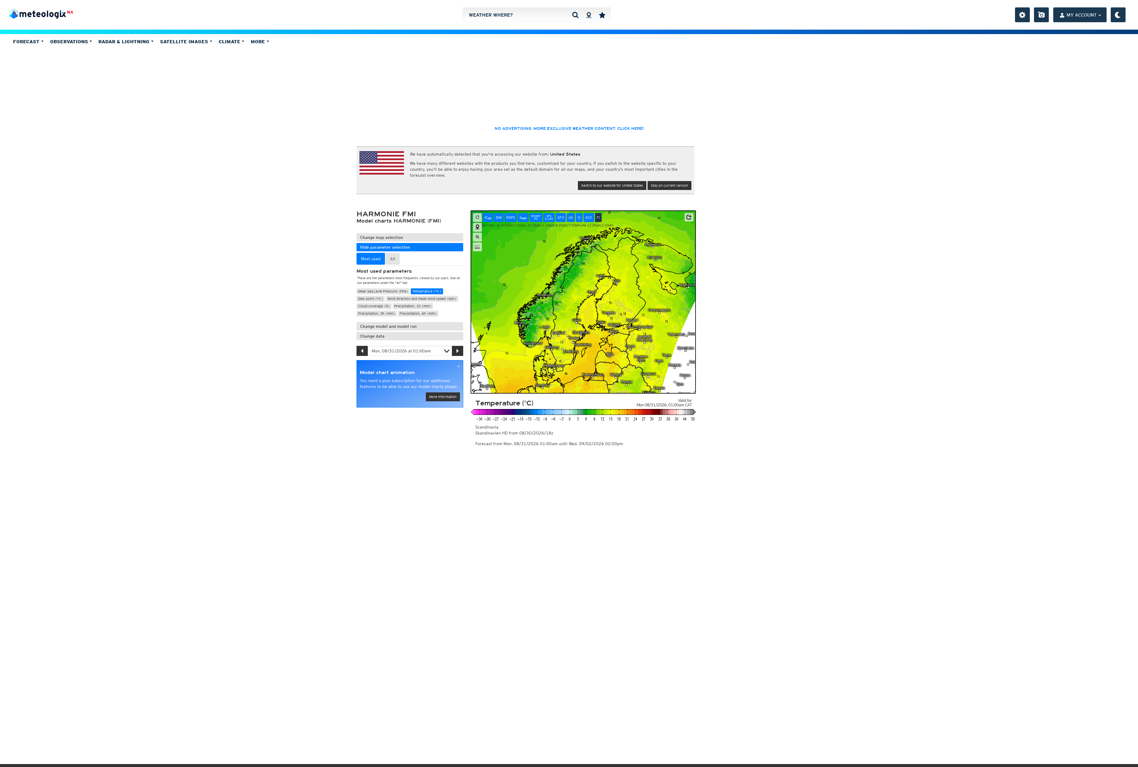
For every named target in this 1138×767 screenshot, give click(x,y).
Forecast (27, 41)
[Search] (575, 15)
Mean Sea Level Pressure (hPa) (383, 291)
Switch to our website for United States (612, 185)
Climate (230, 41)
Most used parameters (384, 271)
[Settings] (1022, 14)
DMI (499, 217)
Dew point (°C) (370, 298)
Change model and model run (388, 326)
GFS (560, 217)
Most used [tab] (371, 258)
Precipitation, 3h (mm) (376, 313)
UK (570, 217)
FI (598, 217)
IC (488, 217)
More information (443, 396)
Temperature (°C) (427, 291)
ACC (588, 217)
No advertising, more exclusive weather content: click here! (569, 129)
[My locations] (602, 15)
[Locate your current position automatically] (589, 15)
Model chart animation (387, 372)
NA (70, 12)
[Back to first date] (477, 217)
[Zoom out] (477, 237)
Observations (69, 41)
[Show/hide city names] (477, 246)
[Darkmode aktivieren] (1118, 14)
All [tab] (392, 258)
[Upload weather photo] (1041, 14)
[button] (689, 217)
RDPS (510, 217)
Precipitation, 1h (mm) (412, 306)
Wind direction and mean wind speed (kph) (422, 298)
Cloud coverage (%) (374, 306)
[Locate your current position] (477, 227)
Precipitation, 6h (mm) (418, 313)
